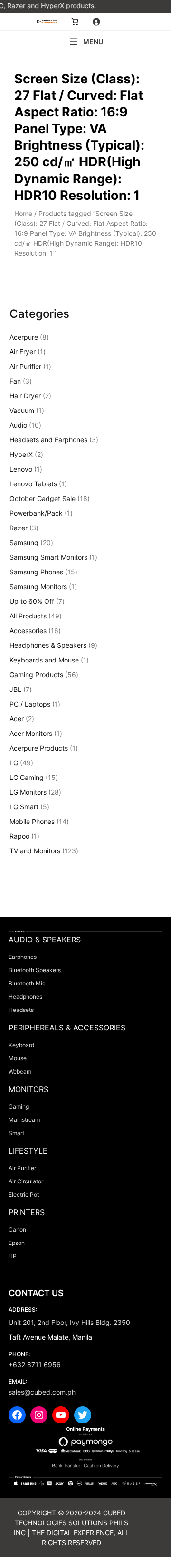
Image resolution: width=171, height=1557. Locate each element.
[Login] (96, 21)
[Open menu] (85, 41)
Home (23, 213)
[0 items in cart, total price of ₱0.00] (74, 21)
